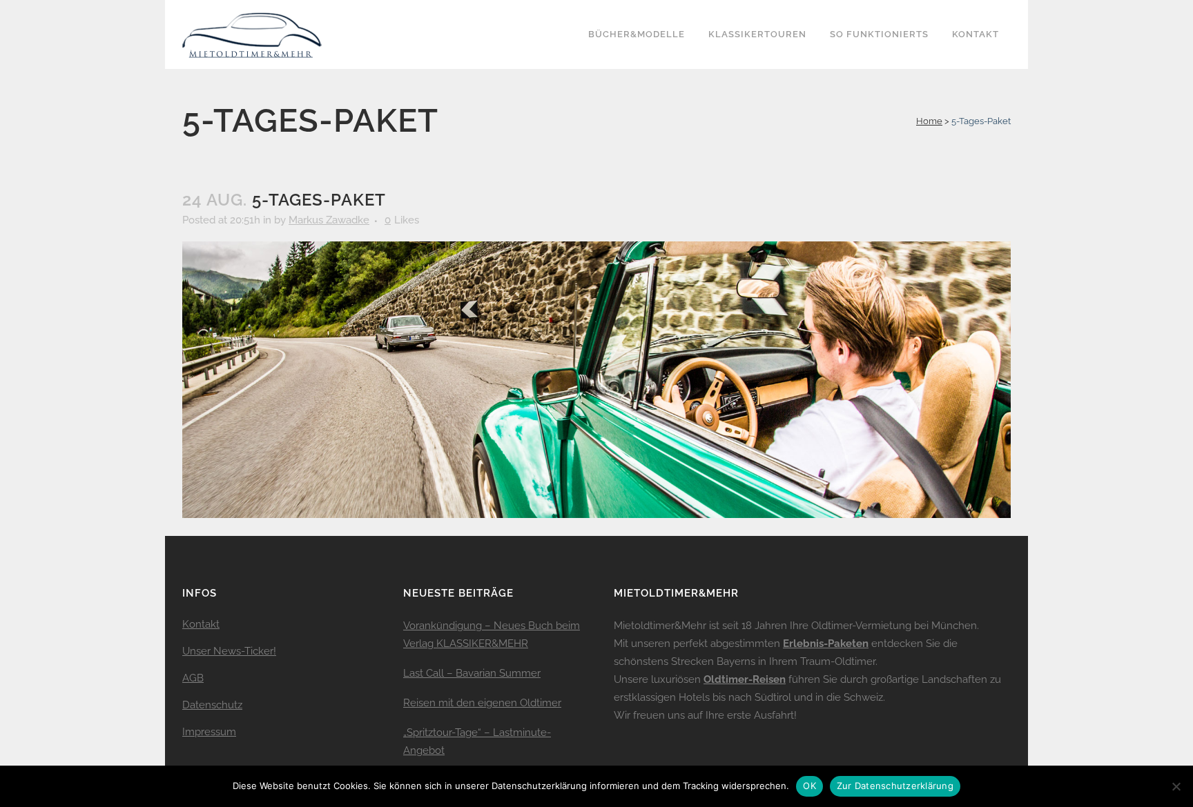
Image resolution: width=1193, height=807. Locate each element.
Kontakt (201, 624)
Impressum (209, 732)
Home (929, 121)
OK (809, 785)
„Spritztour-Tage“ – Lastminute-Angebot (477, 741)
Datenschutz (212, 705)
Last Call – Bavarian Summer (472, 673)
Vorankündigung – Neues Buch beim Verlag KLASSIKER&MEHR (491, 634)
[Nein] (1176, 786)
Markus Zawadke (329, 220)
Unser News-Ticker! (229, 651)
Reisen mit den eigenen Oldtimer (482, 703)
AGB (193, 678)
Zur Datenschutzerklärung (895, 785)
